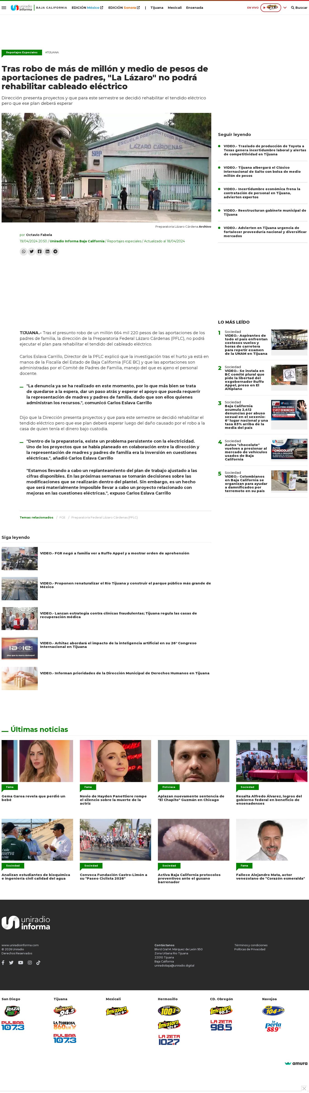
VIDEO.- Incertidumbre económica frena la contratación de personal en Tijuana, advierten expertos (262, 193)
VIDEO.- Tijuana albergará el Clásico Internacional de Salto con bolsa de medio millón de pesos (262, 172)
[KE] (273, 1010)
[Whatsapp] (24, 252)
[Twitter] (32, 252)
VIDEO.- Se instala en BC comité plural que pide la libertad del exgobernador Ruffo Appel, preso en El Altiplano (244, 380)
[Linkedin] (47, 252)
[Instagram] (30, 962)
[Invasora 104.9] (117, 1011)
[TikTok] (38, 962)
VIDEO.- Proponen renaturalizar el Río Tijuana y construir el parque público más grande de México (125, 585)
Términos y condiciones (250, 945)
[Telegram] (55, 252)
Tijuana (156, 8)
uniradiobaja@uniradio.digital (174, 965)
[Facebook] (39, 252)
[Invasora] (13, 1011)
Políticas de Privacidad (249, 949)
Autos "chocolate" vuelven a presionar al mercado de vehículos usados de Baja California (246, 452)
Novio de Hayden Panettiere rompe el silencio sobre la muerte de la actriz (113, 800)
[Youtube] (20, 962)
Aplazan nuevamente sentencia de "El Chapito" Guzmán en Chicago (191, 798)
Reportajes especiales (124, 241)
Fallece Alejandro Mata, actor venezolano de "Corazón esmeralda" (270, 876)
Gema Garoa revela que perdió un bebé (33, 798)
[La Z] (169, 1040)
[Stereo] (169, 1010)
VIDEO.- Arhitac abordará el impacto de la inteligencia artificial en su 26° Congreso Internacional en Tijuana (118, 645)
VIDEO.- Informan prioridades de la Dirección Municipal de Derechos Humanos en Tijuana (124, 673)
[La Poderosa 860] (65, 1025)
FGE (62, 517)
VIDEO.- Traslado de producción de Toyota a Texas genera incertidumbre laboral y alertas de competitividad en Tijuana (265, 150)
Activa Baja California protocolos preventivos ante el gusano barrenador (189, 878)
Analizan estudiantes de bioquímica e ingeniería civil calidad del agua (36, 876)
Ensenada (194, 8)
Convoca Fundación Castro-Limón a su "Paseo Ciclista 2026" (113, 876)
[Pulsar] (13, 1025)
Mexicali (175, 8)
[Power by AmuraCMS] (296, 1064)
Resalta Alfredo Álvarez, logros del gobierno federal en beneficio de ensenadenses (269, 800)
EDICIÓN (85, 8)
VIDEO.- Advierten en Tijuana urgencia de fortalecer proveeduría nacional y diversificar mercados (265, 232)
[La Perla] (273, 1026)
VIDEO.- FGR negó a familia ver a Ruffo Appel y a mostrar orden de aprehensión (114, 553)
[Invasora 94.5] (65, 1011)
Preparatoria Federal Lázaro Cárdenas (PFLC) (104, 517)
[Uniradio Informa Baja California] (39, 8)
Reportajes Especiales (22, 52)
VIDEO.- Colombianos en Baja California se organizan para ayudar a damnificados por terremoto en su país (246, 483)
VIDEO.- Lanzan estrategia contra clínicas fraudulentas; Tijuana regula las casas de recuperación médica (118, 615)
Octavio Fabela (39, 235)
